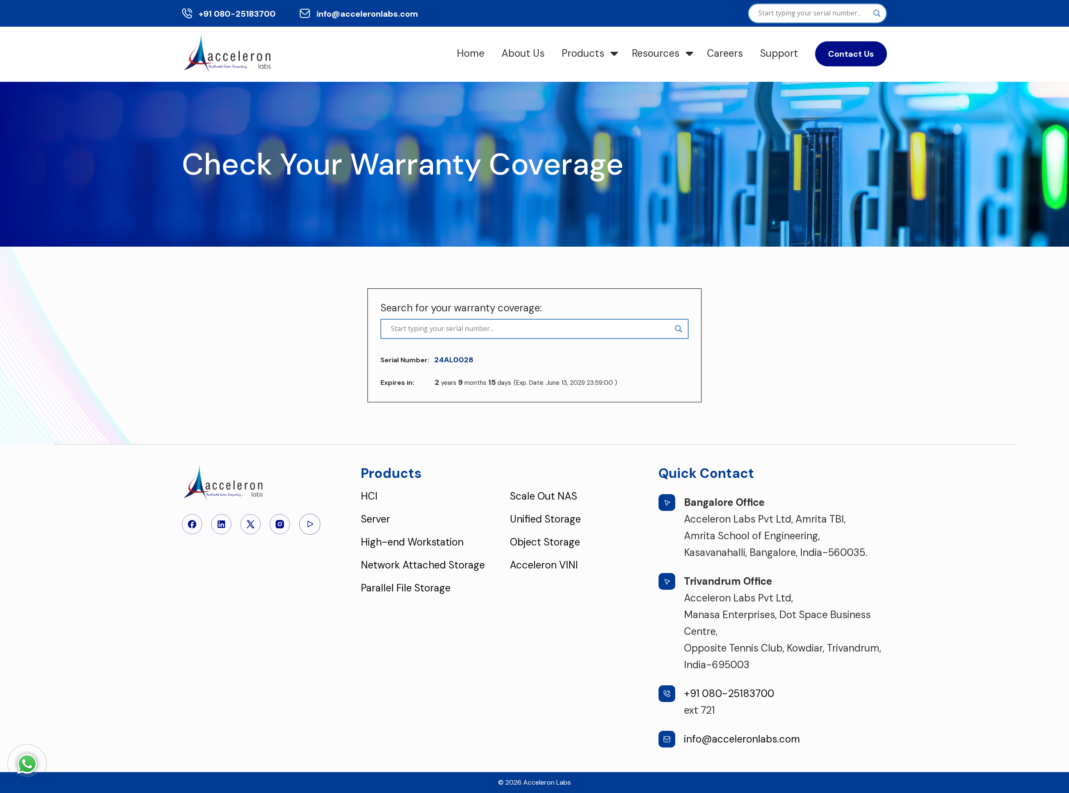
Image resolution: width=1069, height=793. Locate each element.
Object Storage (545, 541)
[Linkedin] (221, 523)
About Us (523, 53)
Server (375, 519)
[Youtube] (310, 523)
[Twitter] (251, 523)
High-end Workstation (412, 541)
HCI (369, 496)
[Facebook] (192, 523)
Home (470, 53)
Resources (655, 53)
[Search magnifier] (877, 13)
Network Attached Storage (423, 564)
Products (583, 53)
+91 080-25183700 (237, 13)
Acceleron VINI (544, 564)
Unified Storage (545, 519)
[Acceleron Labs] (228, 53)
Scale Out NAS (543, 496)
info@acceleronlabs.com (367, 13)
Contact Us (851, 53)
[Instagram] (280, 523)
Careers (725, 53)
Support (779, 53)
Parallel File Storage (406, 587)
